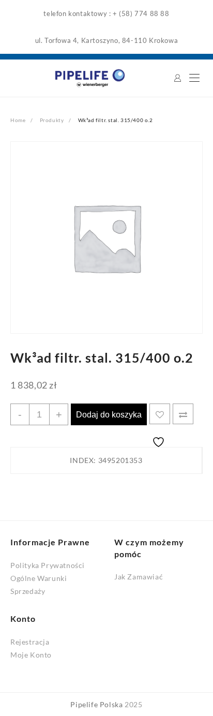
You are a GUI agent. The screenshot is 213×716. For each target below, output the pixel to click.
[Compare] (183, 414)
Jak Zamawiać (138, 576)
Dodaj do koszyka (109, 414)
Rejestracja (30, 641)
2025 (133, 704)
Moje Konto (31, 654)
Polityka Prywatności (47, 565)
